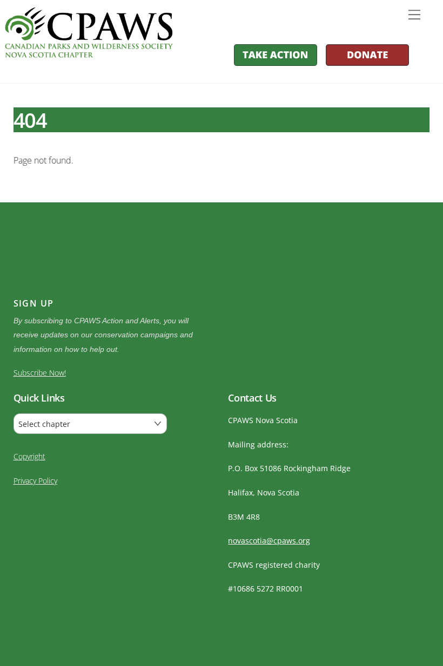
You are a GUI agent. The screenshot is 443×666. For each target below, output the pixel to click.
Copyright (29, 456)
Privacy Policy (35, 480)
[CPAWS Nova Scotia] (89, 53)
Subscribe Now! (40, 373)
